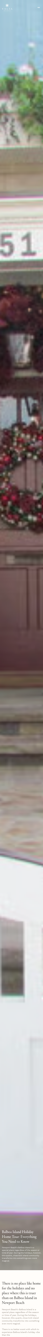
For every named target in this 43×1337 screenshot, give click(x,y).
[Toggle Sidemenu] (38, 7)
